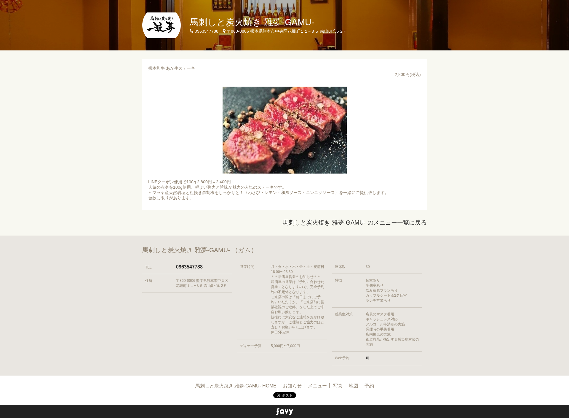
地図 (353, 385)
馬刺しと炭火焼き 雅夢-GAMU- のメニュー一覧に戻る (355, 222)
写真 (338, 385)
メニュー (317, 385)
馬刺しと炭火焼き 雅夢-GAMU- (252, 22)
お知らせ (292, 385)
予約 (369, 385)
